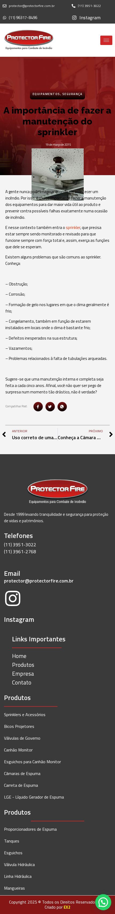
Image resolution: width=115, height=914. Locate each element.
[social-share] (38, 406)
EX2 (67, 907)
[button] (103, 902)
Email (12, 573)
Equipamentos (46, 94)
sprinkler (73, 227)
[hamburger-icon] (106, 40)
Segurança (72, 94)
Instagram (19, 619)
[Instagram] (12, 599)
